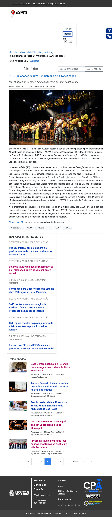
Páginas (68, 40)
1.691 (75, 461)
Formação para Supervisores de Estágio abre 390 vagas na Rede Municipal (31, 290)
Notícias (68, 42)
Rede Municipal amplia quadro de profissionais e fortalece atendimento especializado (30, 251)
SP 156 (62, 4)
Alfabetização (16, 228)
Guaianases (35, 61)
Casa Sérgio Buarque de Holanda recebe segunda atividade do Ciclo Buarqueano (50, 367)
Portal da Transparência (50, 4)
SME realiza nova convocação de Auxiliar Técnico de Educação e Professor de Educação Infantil (27, 307)
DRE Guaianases (44, 228)
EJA (57, 228)
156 (61, 486)
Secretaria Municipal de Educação (25, 52)
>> (84, 461)
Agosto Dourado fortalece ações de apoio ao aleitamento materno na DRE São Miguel (50, 386)
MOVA (67, 228)
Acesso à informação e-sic (21, 4)
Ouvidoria (36, 4)
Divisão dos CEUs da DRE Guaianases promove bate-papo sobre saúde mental (31, 347)
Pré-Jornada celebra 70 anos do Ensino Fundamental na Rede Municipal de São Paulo (49, 405)
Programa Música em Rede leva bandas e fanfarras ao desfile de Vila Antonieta (49, 444)
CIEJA (29, 228)
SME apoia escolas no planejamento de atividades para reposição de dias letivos (31, 326)
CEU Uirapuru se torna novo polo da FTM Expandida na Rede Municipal (49, 425)
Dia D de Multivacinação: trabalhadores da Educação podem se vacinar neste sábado (31, 270)
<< (27, 461)
